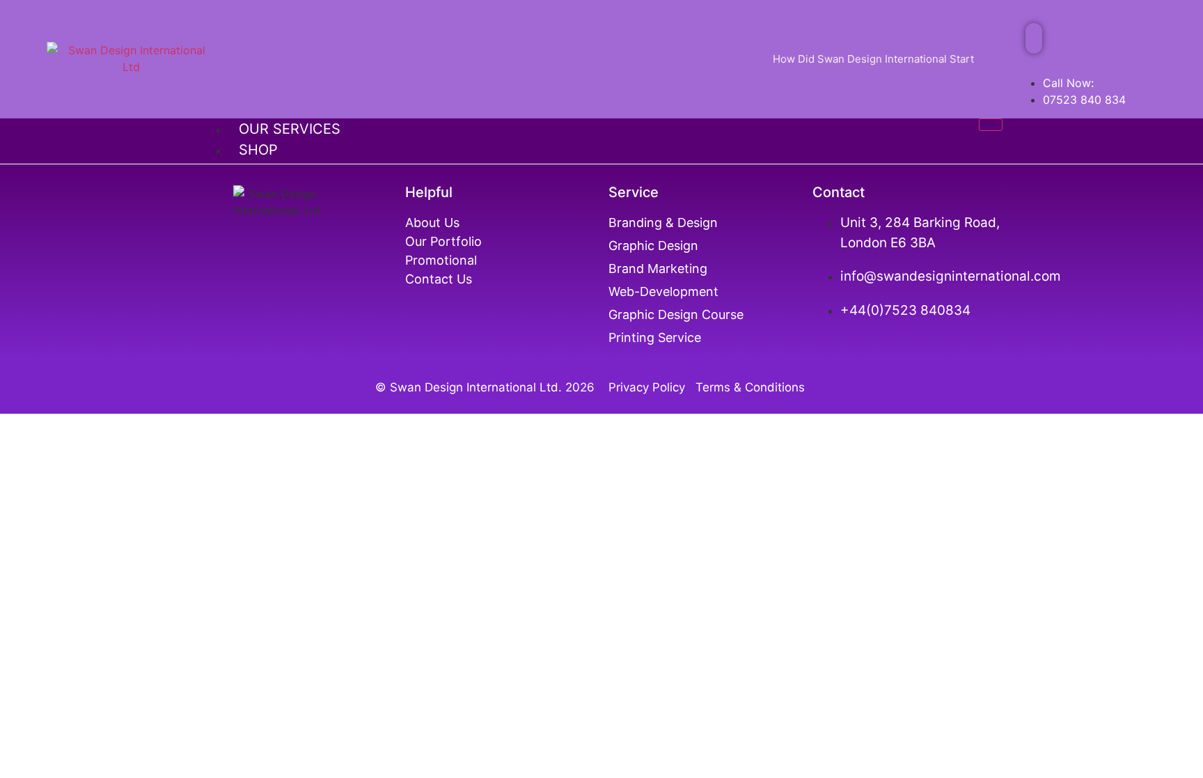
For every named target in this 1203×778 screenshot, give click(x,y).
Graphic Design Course (676, 314)
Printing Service (656, 337)
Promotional (441, 260)
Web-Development (663, 291)
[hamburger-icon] (990, 124)
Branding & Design (663, 222)
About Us (432, 222)
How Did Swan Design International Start (873, 58)
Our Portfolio (443, 241)
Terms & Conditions (750, 387)
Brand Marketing (657, 268)
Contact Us (438, 279)
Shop (258, 149)
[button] (1033, 38)
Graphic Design (653, 245)
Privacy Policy (650, 387)
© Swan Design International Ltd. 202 (481, 387)
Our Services (289, 128)
